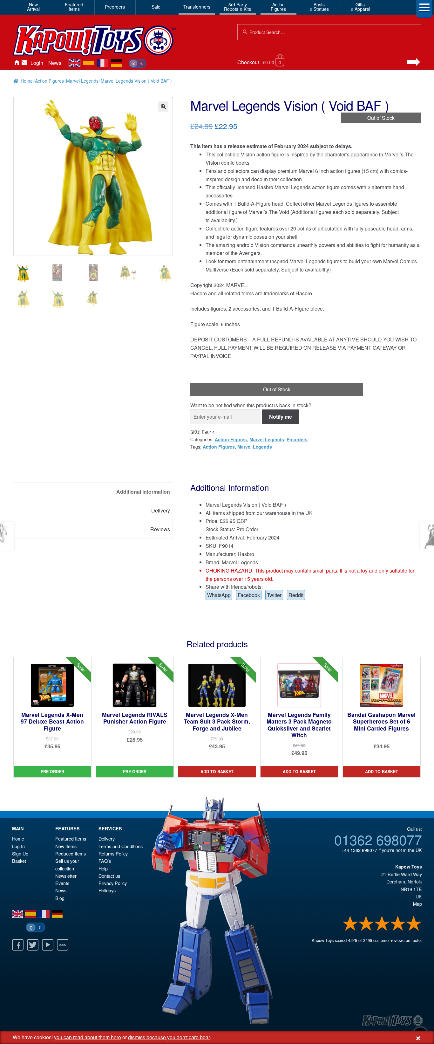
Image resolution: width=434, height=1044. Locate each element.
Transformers (196, 6)
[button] (163, 106)
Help (103, 868)
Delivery (106, 838)
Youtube (47, 945)
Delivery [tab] (160, 510)
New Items (66, 846)
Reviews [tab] (160, 529)
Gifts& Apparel (360, 6)
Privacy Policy (112, 883)
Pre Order (52, 771)
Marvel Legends (82, 81)
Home (16, 63)
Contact (24, 63)
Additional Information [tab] (143, 491)
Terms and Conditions (120, 846)
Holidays (107, 890)
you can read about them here (87, 1037)
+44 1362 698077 (359, 850)
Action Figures (49, 81)
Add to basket (217, 771)
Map (417, 903)
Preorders (115, 6)
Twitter (274, 595)
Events (62, 883)
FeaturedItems (74, 6)
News (54, 62)
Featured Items (70, 838)
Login (37, 62)
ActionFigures (278, 6)
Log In (18, 846)
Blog (59, 898)
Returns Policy (113, 853)
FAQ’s (104, 860)
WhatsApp (219, 595)
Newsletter (66, 875)
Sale (156, 6)
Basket (19, 860)
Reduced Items (70, 853)
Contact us (109, 875)
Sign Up (20, 853)
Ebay (62, 945)
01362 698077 (378, 839)
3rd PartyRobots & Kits (237, 6)
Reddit (295, 595)
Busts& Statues (319, 6)
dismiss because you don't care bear (169, 1037)
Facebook (249, 595)
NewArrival (33, 6)
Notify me (280, 416)
